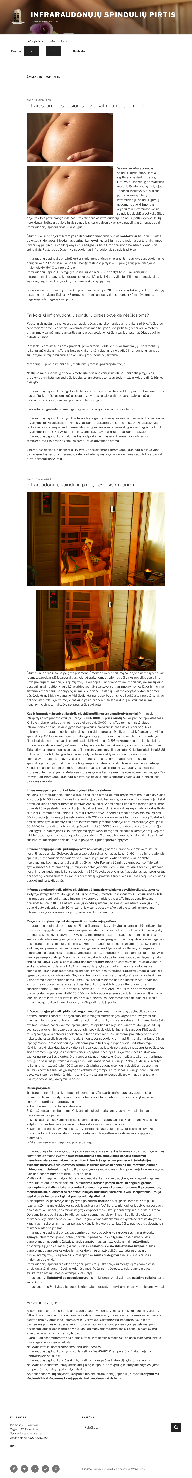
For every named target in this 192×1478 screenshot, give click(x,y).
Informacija (57, 41)
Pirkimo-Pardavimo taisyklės (99, 1468)
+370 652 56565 (38, 1437)
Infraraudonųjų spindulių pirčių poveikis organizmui (83, 485)
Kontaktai (79, 51)
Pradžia (16, 51)
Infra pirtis (33, 41)
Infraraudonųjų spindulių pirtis (103, 15)
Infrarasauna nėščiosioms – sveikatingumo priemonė (85, 105)
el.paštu (40, 1433)
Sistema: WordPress (132, 1468)
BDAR (13, 1445)
